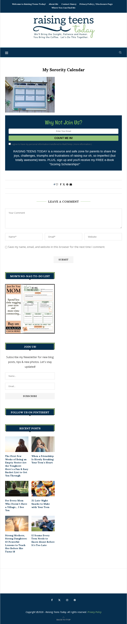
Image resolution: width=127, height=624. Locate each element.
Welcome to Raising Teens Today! (29, 4)
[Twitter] (59, 600)
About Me (53, 4)
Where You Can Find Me (63, 7)
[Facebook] (52, 600)
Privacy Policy (94, 612)
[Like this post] (57, 184)
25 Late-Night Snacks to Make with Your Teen (40, 503)
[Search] (120, 52)
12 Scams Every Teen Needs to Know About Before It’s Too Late (43, 540)
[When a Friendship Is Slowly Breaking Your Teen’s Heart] (43, 444)
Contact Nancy (68, 4)
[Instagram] (67, 600)
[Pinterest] (75, 600)
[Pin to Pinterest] (67, 184)
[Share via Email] (71, 184)
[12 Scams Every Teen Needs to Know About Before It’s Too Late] (43, 523)
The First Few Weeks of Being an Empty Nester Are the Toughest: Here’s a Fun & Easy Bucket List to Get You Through (16, 466)
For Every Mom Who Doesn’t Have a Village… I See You (16, 505)
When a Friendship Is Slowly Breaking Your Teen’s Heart (42, 459)
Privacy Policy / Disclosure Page (96, 4)
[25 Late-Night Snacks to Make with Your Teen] (43, 488)
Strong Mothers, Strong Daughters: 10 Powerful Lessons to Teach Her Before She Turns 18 (16, 543)
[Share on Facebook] (60, 184)
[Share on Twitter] (64, 184)
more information (82, 144)
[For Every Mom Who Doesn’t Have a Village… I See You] (16, 488)
